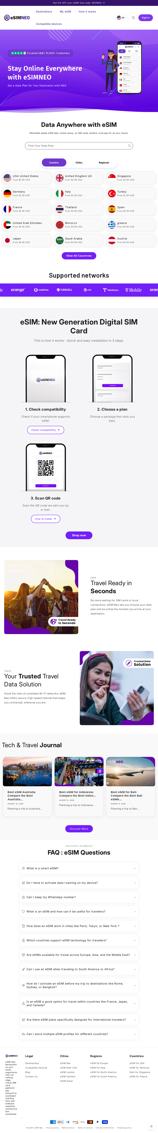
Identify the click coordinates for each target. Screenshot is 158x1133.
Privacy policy (52, 1128)
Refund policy (68, 1128)
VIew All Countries (79, 255)
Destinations (32, 1063)
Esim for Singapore (140, 1072)
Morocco (71, 223)
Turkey (122, 191)
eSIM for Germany (140, 1067)
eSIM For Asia (97, 1067)
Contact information (105, 1128)
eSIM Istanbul (67, 1076)
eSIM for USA (137, 1063)
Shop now (79, 535)
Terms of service (85, 1128)
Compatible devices (36, 1067)
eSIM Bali (65, 1063)
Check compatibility (43, 429)
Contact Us (31, 1076)
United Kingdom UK (78, 176)
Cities (79, 162)
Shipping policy (124, 1128)
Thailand (71, 207)
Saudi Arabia (73, 238)
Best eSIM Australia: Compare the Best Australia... (22, 796)
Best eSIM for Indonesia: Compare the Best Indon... (77, 794)
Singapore (124, 176)
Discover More (79, 828)
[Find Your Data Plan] (129, 145)
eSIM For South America (103, 1076)
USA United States (26, 176)
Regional (104, 162)
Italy (68, 191)
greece (122, 223)
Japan (17, 238)
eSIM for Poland (138, 1076)
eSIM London (67, 1072)
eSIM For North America (103, 1072)
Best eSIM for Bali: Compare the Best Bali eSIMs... (126, 796)
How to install (43, 518)
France (17, 207)
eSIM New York (68, 1067)
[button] (133, 17)
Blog (27, 1072)
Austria (122, 238)
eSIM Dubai (66, 1081)
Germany (19, 191)
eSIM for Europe (99, 1063)
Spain (121, 207)
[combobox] (79, 145)
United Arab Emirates (27, 223)
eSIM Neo (38, 1128)
